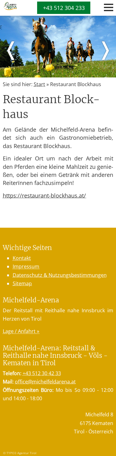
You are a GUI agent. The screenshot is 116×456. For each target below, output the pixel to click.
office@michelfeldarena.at (45, 381)
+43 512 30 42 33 (42, 373)
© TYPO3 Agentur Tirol (20, 453)
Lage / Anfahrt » (21, 331)
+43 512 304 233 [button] (64, 7)
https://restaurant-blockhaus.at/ (44, 195)
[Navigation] (108, 7)
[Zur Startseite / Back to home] (10, 8)
